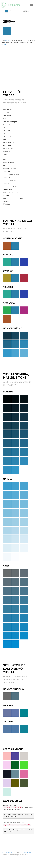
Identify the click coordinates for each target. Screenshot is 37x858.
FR (12, 852)
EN (6, 852)
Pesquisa (25, 11)
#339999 (4, 44)
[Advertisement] (18, 65)
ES (9, 852)
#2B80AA (8, 40)
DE (2, 852)
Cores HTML (27, 852)
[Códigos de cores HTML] (12, 2)
